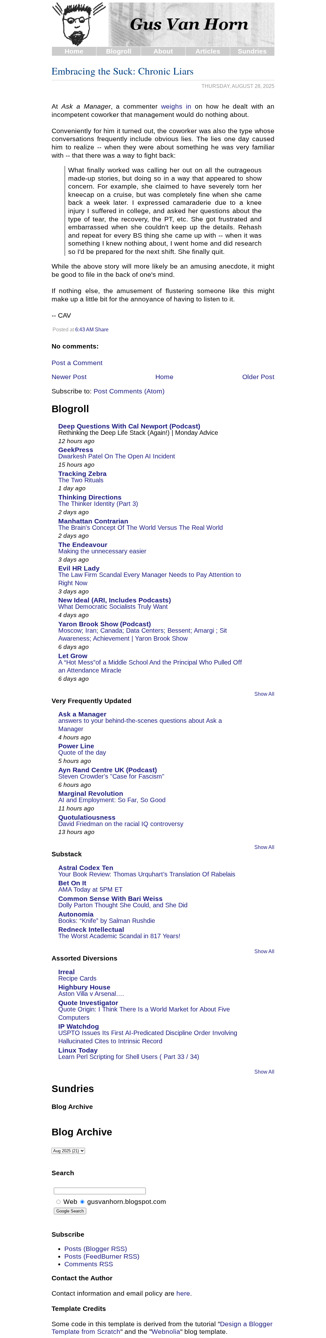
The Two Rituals (80, 480)
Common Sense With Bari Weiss (110, 898)
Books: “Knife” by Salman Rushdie (106, 920)
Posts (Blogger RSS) (95, 1248)
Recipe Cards (77, 978)
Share (102, 329)
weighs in (176, 106)
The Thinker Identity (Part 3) (98, 503)
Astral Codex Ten (85, 867)
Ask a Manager (82, 714)
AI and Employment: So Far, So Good (112, 799)
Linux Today (78, 1050)
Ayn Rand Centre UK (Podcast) (107, 769)
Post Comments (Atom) (129, 391)
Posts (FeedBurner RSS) (101, 1256)
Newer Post (69, 376)
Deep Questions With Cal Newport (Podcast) (129, 426)
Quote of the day (82, 752)
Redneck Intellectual (91, 929)
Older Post (258, 376)
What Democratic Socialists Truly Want (113, 606)
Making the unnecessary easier (102, 551)
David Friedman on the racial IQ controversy (120, 823)
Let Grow (72, 655)
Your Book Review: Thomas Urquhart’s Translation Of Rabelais (146, 874)
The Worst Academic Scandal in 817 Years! (119, 935)
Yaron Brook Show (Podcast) (104, 624)
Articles (207, 51)
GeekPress (75, 449)
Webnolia (166, 1331)
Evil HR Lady (79, 568)
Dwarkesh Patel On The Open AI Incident (116, 456)
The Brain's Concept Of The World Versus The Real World (140, 527)
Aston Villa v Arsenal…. (91, 993)
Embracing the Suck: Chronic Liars (123, 70)
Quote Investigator (88, 1002)
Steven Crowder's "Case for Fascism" (111, 776)
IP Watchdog (78, 1026)
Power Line (76, 746)
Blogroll (118, 51)
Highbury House (84, 987)
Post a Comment (77, 362)
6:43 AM (84, 329)
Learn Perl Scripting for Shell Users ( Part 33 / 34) (128, 1056)
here (183, 1293)
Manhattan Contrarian (93, 521)
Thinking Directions (90, 497)
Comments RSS (88, 1264)
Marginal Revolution (90, 793)
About (163, 51)
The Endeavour (82, 544)
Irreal (66, 971)
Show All (264, 694)
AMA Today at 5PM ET (90, 889)
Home (74, 51)
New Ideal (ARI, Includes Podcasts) (114, 600)
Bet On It (72, 883)
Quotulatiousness (87, 817)
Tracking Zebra (82, 473)
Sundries (252, 51)
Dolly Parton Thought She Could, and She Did (123, 905)
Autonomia (76, 914)
